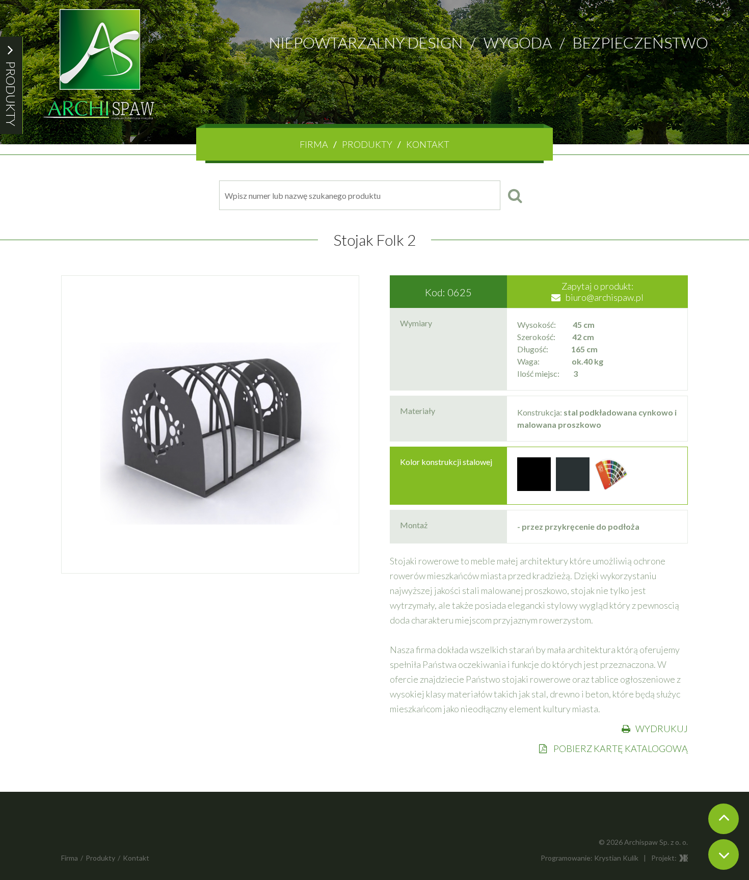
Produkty (367, 144)
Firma (314, 144)
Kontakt (427, 144)
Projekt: (664, 857)
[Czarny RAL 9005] (534, 488)
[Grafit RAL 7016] (573, 488)
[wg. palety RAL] (611, 488)
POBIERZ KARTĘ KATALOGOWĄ (620, 748)
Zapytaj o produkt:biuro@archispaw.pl (602, 291)
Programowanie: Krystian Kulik (589, 857)
